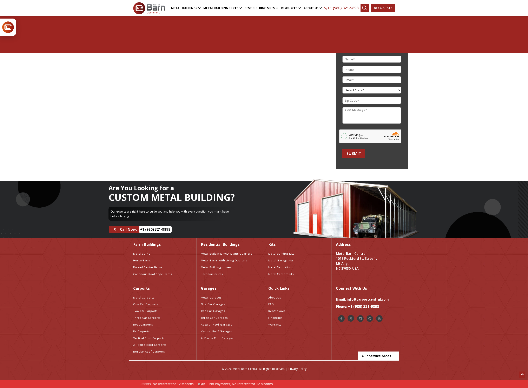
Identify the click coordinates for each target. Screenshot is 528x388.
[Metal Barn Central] (149, 8)
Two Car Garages (213, 311)
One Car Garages (213, 304)
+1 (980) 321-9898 (342, 7)
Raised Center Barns (148, 267)
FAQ (271, 304)
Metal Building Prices (220, 8)
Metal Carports (143, 297)
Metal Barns (141, 253)
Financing (275, 318)
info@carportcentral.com (368, 299)
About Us (311, 8)
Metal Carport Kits (281, 274)
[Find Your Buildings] (365, 8)
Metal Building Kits (281, 253)
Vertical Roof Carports (149, 338)
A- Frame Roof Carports (149, 345)
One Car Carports (145, 304)
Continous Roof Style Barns (152, 274)
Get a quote (383, 8)
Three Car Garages (214, 318)
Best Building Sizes (260, 8)
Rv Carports (141, 331)
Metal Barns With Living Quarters (224, 260)
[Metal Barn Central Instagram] (360, 318)
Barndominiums (212, 274)
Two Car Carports (145, 311)
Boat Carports (143, 324)
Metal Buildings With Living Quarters (226, 253)
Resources (289, 8)
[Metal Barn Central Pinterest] (370, 318)
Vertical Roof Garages (216, 331)
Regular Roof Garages (216, 324)
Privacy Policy (297, 369)
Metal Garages (211, 297)
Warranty (275, 324)
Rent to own (276, 311)
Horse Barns (142, 260)
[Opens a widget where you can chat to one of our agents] (512, 381)
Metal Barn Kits (279, 267)
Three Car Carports (146, 318)
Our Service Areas (377, 356)
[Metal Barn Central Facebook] (341, 318)
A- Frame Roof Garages (217, 338)
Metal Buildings (184, 8)
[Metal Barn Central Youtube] (379, 318)
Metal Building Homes (216, 267)
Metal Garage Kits (281, 260)
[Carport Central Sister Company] (8, 27)
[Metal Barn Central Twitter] (351, 318)
